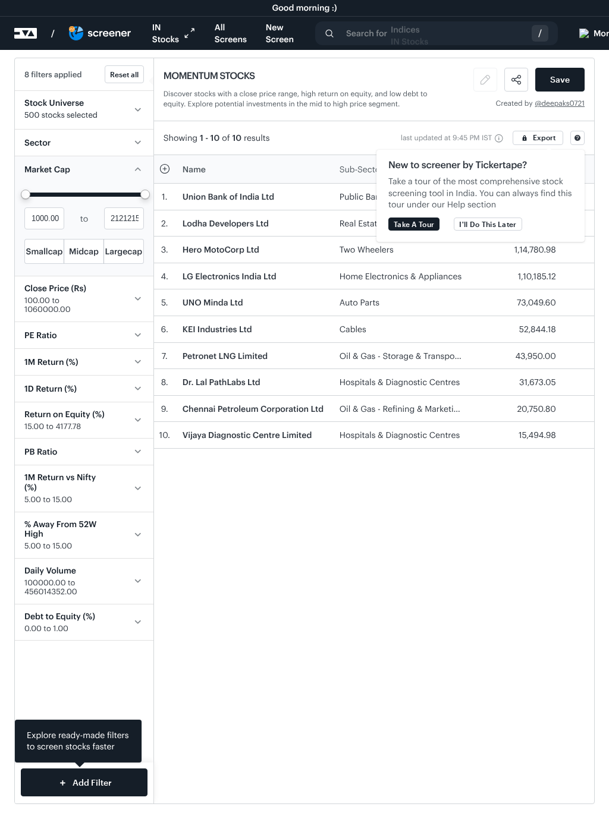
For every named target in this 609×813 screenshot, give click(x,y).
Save (560, 79)
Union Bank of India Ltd (228, 196)
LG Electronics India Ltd (230, 276)
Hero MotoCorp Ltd (221, 249)
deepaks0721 (563, 103)
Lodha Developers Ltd (226, 223)
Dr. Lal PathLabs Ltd (221, 382)
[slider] (25, 194)
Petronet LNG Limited (225, 356)
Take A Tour (414, 224)
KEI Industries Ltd (217, 329)
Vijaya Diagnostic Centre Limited (247, 435)
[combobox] (436, 33)
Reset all (124, 74)
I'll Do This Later (487, 224)
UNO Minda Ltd (213, 302)
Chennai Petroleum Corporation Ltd (253, 409)
